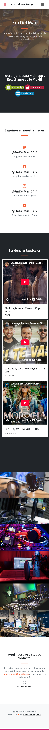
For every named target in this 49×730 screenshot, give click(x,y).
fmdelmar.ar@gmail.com (16, 674)
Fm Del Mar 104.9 (22, 4)
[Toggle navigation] (42, 4)
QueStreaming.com (32, 714)
